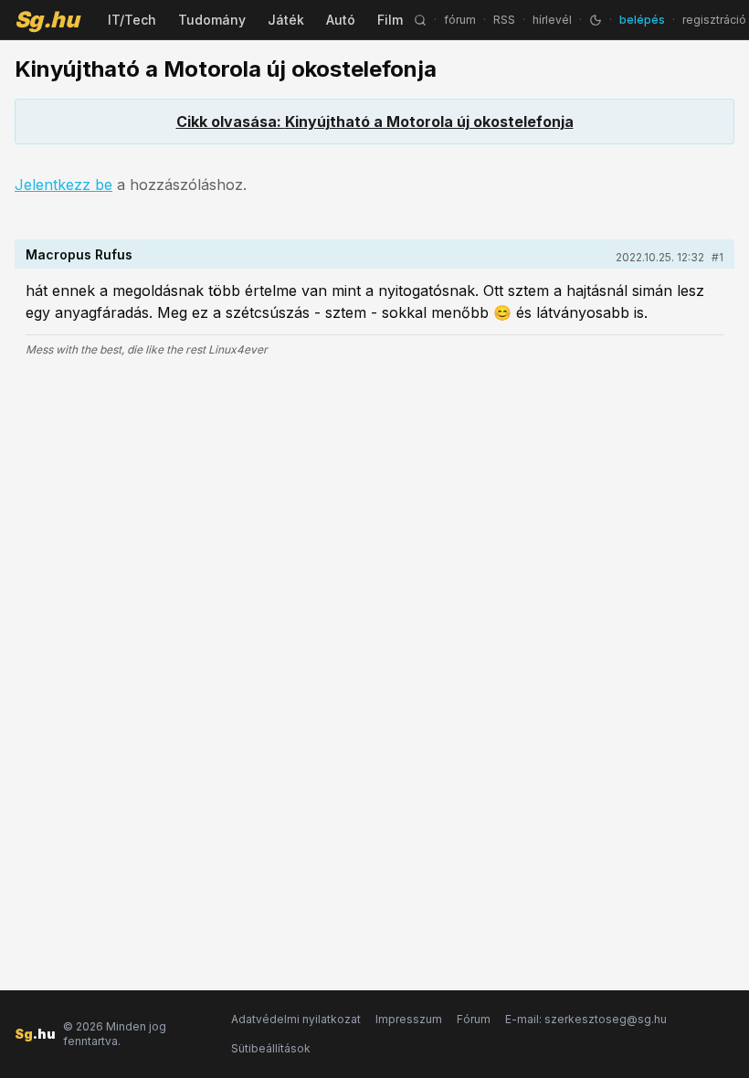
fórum (460, 19)
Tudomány (212, 19)
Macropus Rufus (79, 254)
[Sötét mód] (595, 20)
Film (390, 19)
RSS (504, 19)
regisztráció (714, 19)
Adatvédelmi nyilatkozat (296, 1019)
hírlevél (552, 19)
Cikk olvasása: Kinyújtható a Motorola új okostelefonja (375, 121)
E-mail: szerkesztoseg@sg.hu (586, 1019)
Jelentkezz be (63, 184)
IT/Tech (132, 19)
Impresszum (408, 1019)
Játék (286, 19)
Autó (340, 19)
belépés (642, 19)
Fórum (474, 1019)
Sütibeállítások (271, 1048)
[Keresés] (420, 20)
